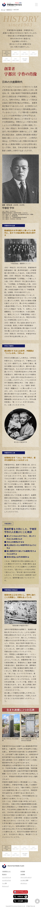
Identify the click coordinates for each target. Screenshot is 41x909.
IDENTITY (9, 10)
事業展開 (23, 871)
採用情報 (23, 874)
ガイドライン (24, 883)
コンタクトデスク (6, 880)
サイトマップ (5, 886)
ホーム (3, 10)
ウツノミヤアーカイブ (26, 877)
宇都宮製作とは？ (6, 871)
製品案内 (4, 874)
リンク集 (4, 883)
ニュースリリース (6, 877)
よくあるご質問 (24, 880)
